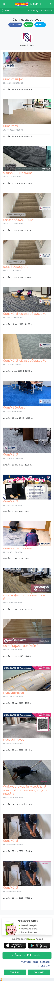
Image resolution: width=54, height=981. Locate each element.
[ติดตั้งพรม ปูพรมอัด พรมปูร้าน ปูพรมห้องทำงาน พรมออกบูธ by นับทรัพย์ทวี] (27, 772)
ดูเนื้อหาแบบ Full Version (27, 955)
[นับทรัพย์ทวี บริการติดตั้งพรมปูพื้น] (27, 299)
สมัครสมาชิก (39, 972)
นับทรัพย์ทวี (10, 125)
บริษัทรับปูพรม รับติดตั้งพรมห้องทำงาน (24, 597)
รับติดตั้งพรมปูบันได (15, 266)
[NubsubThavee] (27, 725)
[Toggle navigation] (50, 4)
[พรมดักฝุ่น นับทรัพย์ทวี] (27, 158)
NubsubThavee (13, 739)
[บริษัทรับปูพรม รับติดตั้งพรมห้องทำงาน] (27, 580)
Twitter (41, 24)
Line (30, 24)
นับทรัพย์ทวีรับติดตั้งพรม (19, 548)
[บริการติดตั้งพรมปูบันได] (27, 205)
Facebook (16, 24)
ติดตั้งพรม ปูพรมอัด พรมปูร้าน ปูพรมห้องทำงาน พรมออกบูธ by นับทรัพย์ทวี (25, 790)
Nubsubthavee (13, 692)
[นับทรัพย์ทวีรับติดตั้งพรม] (27, 533)
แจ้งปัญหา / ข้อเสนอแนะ (41, 10)
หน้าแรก (7, 10)
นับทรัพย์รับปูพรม (14, 79)
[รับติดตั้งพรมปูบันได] (27, 252)
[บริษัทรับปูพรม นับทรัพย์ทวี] (27, 631)
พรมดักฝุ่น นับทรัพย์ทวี (18, 172)
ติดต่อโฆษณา (15, 972)
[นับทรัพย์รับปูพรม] (27, 64)
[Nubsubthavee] (27, 678)
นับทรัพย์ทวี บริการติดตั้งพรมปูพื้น (25, 313)
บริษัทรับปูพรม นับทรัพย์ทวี (20, 645)
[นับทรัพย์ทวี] (27, 111)
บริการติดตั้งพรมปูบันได (18, 219)
